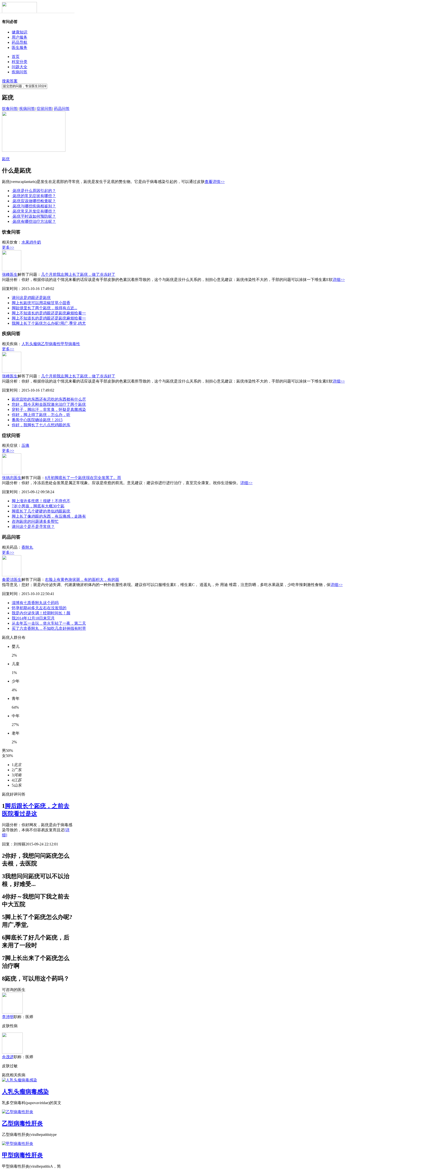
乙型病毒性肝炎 (22, 1123)
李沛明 (8, 1017)
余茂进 (8, 1057)
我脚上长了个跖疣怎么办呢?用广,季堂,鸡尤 (49, 323)
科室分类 (19, 62)
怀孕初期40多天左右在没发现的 (39, 608)
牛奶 (37, 242)
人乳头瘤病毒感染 (25, 1091)
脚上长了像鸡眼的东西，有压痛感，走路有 (49, 516)
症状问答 (44, 109)
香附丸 (27, 547)
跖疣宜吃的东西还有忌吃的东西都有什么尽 (49, 399)
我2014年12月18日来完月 (33, 618)
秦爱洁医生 (11, 579)
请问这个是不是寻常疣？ (33, 526)
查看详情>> (215, 182)
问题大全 (19, 67)
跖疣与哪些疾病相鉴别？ (34, 206)
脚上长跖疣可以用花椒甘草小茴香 (41, 303)
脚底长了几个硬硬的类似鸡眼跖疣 (41, 511)
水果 (25, 242)
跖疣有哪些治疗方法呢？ (34, 221)
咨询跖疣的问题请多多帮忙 (35, 521)
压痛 (25, 445)
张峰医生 (10, 274)
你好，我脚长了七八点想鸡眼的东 (41, 425)
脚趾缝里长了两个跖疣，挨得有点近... (44, 308)
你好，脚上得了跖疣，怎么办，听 (41, 415)
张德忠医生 (11, 478)
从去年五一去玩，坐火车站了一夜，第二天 (49, 623)
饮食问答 (10, 109)
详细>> (339, 279)
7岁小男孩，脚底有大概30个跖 (38, 506)
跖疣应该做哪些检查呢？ (34, 201)
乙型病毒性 (51, 344)
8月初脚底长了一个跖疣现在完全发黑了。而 (83, 478)
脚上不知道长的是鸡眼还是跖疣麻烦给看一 (49, 313)
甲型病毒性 (70, 344)
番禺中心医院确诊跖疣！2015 (37, 420)
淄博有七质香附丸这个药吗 (35, 603)
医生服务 (19, 47)
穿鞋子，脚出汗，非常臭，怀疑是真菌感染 (49, 409)
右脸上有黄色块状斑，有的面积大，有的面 (82, 579)
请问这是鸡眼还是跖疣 (31, 298)
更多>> (8, 247)
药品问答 (62, 109)
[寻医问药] (19, 12)
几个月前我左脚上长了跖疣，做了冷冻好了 (78, 274)
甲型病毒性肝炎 (22, 1155)
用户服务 (19, 37)
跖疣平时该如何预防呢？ (34, 216)
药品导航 (19, 42)
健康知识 (19, 32)
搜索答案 (10, 81)
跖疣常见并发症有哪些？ (34, 211)
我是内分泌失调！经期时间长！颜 (41, 613)
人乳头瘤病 (31, 344)
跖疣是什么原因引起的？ (34, 191)
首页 (16, 56)
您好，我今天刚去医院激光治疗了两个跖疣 (49, 404)
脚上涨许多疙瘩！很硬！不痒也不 (41, 501)
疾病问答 (19, 72)
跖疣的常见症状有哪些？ (34, 196)
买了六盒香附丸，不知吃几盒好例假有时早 (49, 628)
